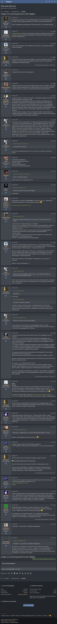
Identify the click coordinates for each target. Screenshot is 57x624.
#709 (54, 333)
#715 (54, 455)
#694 (54, 57)
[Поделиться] (51, 18)
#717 (54, 491)
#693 (54, 43)
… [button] (9, 14)
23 (14, 14)
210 (27, 14)
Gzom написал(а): (17, 299)
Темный (4, 613)
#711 (54, 401)
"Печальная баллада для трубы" (42, 394)
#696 (54, 83)
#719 (54, 524)
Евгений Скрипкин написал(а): (20, 174)
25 (19, 14)
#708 (54, 314)
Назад (4, 14)
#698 (54, 120)
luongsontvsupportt (22, 594)
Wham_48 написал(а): (18, 187)
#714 (54, 442)
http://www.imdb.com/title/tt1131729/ (21, 205)
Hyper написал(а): (17, 271)
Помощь (39, 615)
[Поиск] (54, 1)
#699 (54, 141)
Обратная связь (5, 615)
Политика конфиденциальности (29, 615)
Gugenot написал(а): (18, 540)
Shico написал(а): (17, 290)
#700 (54, 157)
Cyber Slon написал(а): (19, 429)
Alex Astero (5, 8)
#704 (54, 213)
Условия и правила (15, 615)
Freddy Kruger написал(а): (19, 143)
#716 (54, 477)
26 (22, 14)
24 (17, 14)
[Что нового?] (52, 1)
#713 (54, 427)
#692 (54, 31)
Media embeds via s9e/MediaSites (9, 622)
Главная (45, 615)
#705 (54, 242)
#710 (54, 381)
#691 (54, 17)
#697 (54, 95)
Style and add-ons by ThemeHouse (9, 619)
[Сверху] (48, 615)
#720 (54, 537)
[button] (2, 1)
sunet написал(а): (17, 216)
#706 (54, 268)
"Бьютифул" (15, 396)
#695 (54, 70)
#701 (54, 171)
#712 (54, 413)
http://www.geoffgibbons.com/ (20, 483)
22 (12, 14)
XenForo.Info (12, 620)
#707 (54, 288)
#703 (54, 198)
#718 (54, 505)
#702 (54, 185)
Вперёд (31, 14)
